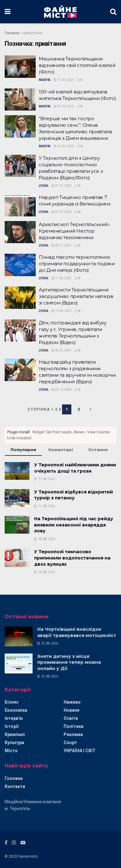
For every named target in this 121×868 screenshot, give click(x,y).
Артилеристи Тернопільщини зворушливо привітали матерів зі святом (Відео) (76, 296)
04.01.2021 (63, 350)
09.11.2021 (63, 245)
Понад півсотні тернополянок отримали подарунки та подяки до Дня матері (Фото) (77, 263)
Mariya (45, 80)
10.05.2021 (63, 311)
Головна (12, 33)
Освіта (71, 718)
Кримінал (15, 734)
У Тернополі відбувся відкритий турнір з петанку (73, 495)
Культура (14, 742)
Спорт (70, 742)
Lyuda (43, 185)
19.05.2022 (65, 146)
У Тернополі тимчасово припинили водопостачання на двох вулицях (72, 558)
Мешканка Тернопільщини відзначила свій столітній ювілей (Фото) (77, 65)
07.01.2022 (63, 185)
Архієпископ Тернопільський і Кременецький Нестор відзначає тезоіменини (74, 230)
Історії (11, 726)
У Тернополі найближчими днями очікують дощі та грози (75, 468)
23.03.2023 (65, 106)
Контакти (15, 786)
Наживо (72, 702)
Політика (73, 726)
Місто (11, 750)
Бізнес (12, 702)
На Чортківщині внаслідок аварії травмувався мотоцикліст (76, 632)
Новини (71, 710)
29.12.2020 (63, 389)
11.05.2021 (63, 278)
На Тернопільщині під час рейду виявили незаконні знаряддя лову (73, 525)
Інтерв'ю (14, 718)
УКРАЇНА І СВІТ (80, 750)
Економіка (16, 710)
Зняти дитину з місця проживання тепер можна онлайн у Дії (69, 662)
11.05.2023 (65, 80)
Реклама (73, 734)
